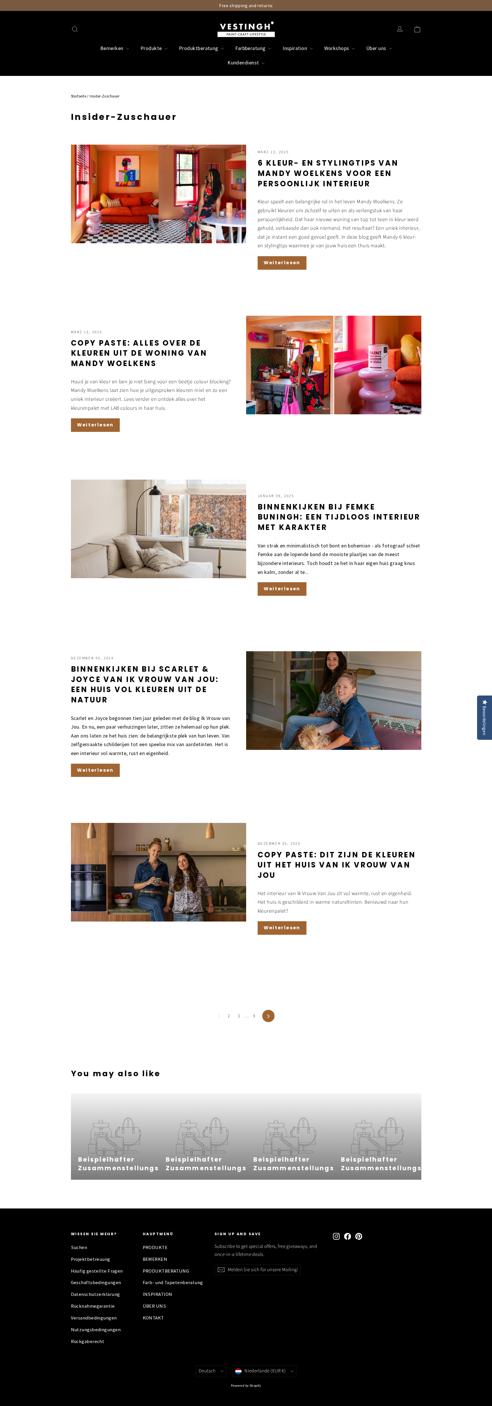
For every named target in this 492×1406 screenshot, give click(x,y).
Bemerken (112, 48)
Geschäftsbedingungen (96, 1282)
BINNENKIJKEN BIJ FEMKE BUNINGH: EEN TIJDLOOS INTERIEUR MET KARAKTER (339, 517)
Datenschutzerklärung (95, 1294)
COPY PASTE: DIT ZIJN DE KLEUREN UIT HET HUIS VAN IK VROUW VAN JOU (337, 865)
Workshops (337, 48)
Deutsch (207, 1370)
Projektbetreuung (90, 1259)
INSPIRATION (157, 1294)
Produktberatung (199, 48)
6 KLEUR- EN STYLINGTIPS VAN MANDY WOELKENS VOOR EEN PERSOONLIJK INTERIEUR (328, 173)
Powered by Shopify (246, 1385)
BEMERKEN (155, 1259)
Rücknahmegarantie (93, 1306)
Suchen (79, 1247)
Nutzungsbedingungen (96, 1330)
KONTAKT (153, 1318)
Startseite (78, 96)
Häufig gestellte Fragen (97, 1271)
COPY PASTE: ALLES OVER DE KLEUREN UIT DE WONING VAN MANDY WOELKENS (139, 353)
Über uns (376, 48)
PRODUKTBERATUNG (166, 1271)
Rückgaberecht (88, 1341)
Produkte (151, 48)
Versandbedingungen (94, 1318)
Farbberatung (251, 48)
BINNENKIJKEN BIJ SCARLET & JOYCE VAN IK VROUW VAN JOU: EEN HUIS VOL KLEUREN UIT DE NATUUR (145, 684)
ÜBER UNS (154, 1306)
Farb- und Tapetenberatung (173, 1282)
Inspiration (295, 48)
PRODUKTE (155, 1247)
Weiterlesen (282, 262)
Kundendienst (243, 62)
